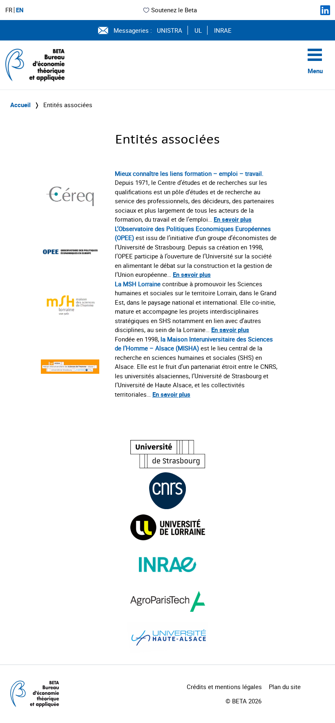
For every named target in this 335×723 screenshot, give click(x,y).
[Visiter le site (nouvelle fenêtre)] (167, 454)
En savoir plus (233, 219)
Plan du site (285, 687)
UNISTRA (169, 30)
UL (198, 30)
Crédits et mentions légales (224, 687)
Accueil (20, 105)
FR (8, 10)
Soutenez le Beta (174, 10)
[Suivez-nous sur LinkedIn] (325, 10)
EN (20, 10)
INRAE (223, 30)
